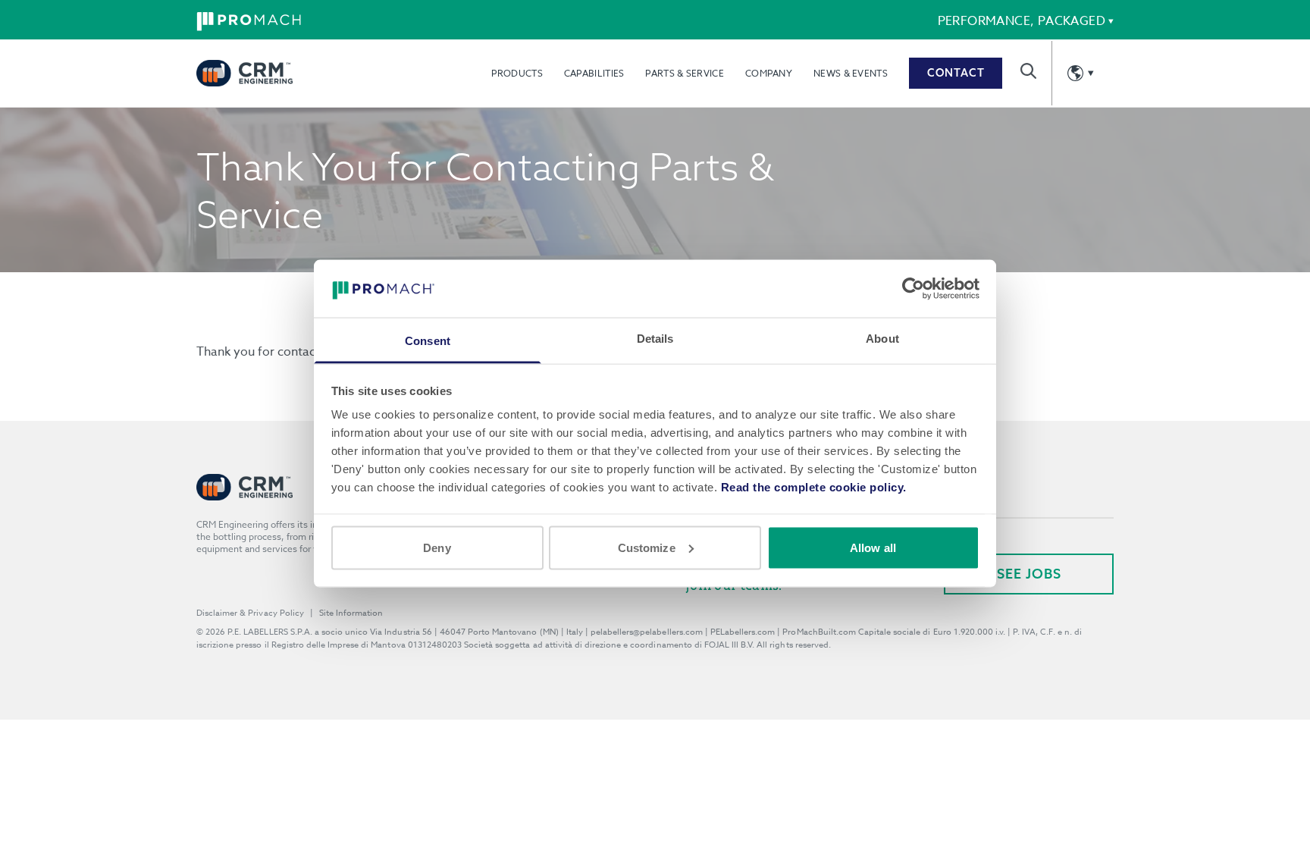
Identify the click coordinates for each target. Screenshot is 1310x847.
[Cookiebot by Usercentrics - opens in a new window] (913, 288)
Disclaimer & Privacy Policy (250, 613)
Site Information (351, 613)
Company (768, 73)
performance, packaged (1021, 21)
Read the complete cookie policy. (814, 487)
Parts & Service (684, 73)
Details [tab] (655, 338)
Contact (956, 73)
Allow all (873, 547)
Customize (646, 547)
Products (516, 73)
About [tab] (882, 338)
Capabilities (594, 73)
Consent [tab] (427, 340)
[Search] (1028, 71)
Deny (436, 547)
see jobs (1029, 573)
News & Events (850, 73)
